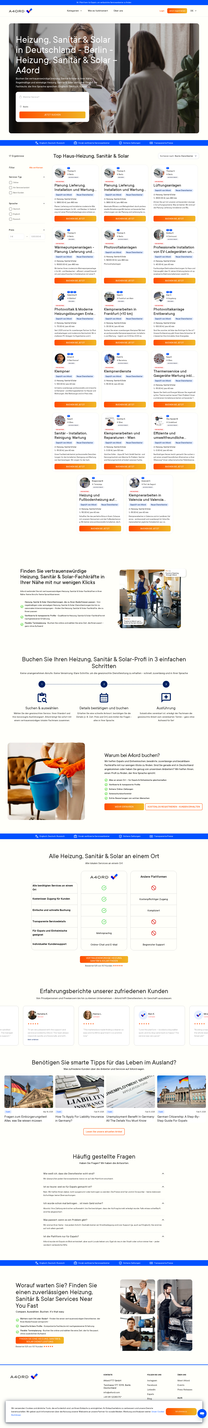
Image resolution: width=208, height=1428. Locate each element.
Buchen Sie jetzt (75, 219)
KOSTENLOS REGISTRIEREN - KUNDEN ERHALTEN (174, 806)
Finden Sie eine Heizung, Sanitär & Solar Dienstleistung (39, 1340)
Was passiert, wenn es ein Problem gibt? (65, 1219)
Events (180, 1385)
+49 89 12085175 (113, 1397)
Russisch (16, 219)
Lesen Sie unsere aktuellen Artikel (104, 1131)
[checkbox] (10, 182)
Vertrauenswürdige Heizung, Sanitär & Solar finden (104, 959)
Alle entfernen (36, 167)
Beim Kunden (18, 193)
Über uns (118, 10)
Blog (149, 1398)
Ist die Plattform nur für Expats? (61, 1236)
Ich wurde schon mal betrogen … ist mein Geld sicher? (73, 1203)
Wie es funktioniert (98, 10)
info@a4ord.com (112, 1392)
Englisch (16, 214)
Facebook (152, 1385)
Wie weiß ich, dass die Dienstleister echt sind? (69, 1173)
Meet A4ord (183, 1380)
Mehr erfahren (33, 1040)
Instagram (152, 1380)
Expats (150, 1394)
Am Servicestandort (21, 188)
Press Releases (184, 1389)
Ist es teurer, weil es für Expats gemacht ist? (67, 1186)
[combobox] (178, 156)
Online (15, 183)
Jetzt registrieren (177, 11)
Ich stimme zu (181, 1412)
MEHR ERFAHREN (124, 806)
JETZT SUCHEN (52, 114)
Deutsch (16, 209)
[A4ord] (20, 10)
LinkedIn (151, 1389)
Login (161, 11)
